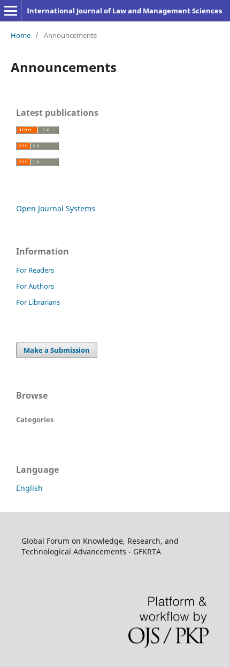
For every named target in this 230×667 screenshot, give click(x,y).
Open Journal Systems (55, 208)
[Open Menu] (10, 10)
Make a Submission (57, 350)
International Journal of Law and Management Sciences (124, 10)
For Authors (35, 286)
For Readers (35, 270)
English (29, 488)
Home (20, 35)
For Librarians (38, 302)
